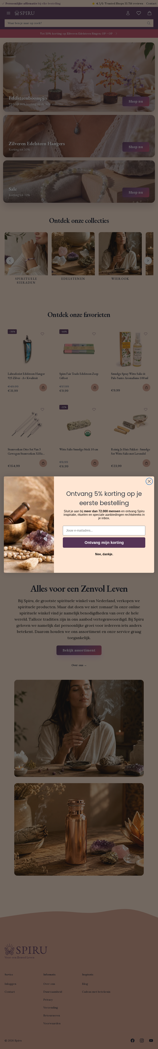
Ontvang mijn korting (104, 542)
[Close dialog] (149, 481)
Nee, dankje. (104, 554)
